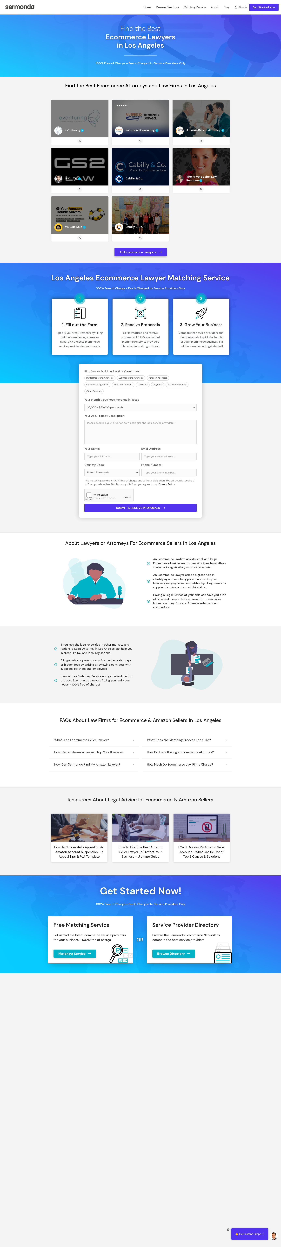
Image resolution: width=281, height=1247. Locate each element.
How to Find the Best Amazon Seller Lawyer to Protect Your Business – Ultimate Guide (140, 852)
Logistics (157, 384)
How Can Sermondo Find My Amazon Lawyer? (87, 764)
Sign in (243, 7)
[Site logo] (19, 7)
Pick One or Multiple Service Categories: (112, 371)
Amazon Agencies (158, 377)
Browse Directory (167, 7)
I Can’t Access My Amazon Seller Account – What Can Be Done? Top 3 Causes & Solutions (201, 852)
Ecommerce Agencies (97, 384)
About (215, 7)
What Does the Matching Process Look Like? (179, 740)
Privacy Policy (167, 484)
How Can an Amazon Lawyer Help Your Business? (89, 752)
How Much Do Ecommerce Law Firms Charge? (180, 764)
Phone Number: (151, 465)
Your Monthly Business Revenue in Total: (111, 400)
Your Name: (92, 449)
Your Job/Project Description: (104, 416)
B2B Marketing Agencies (131, 377)
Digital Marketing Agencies (100, 377)
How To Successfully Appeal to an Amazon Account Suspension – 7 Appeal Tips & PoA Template (79, 852)
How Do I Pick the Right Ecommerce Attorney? (180, 752)
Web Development (123, 384)
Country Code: (94, 465)
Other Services (94, 391)
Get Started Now (264, 7)
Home (147, 7)
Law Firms (143, 384)
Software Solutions (177, 384)
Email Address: (151, 449)
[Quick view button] (79, 141)
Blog (226, 7)
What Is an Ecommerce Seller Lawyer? (81, 740)
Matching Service (195, 7)
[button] (94, 740)
